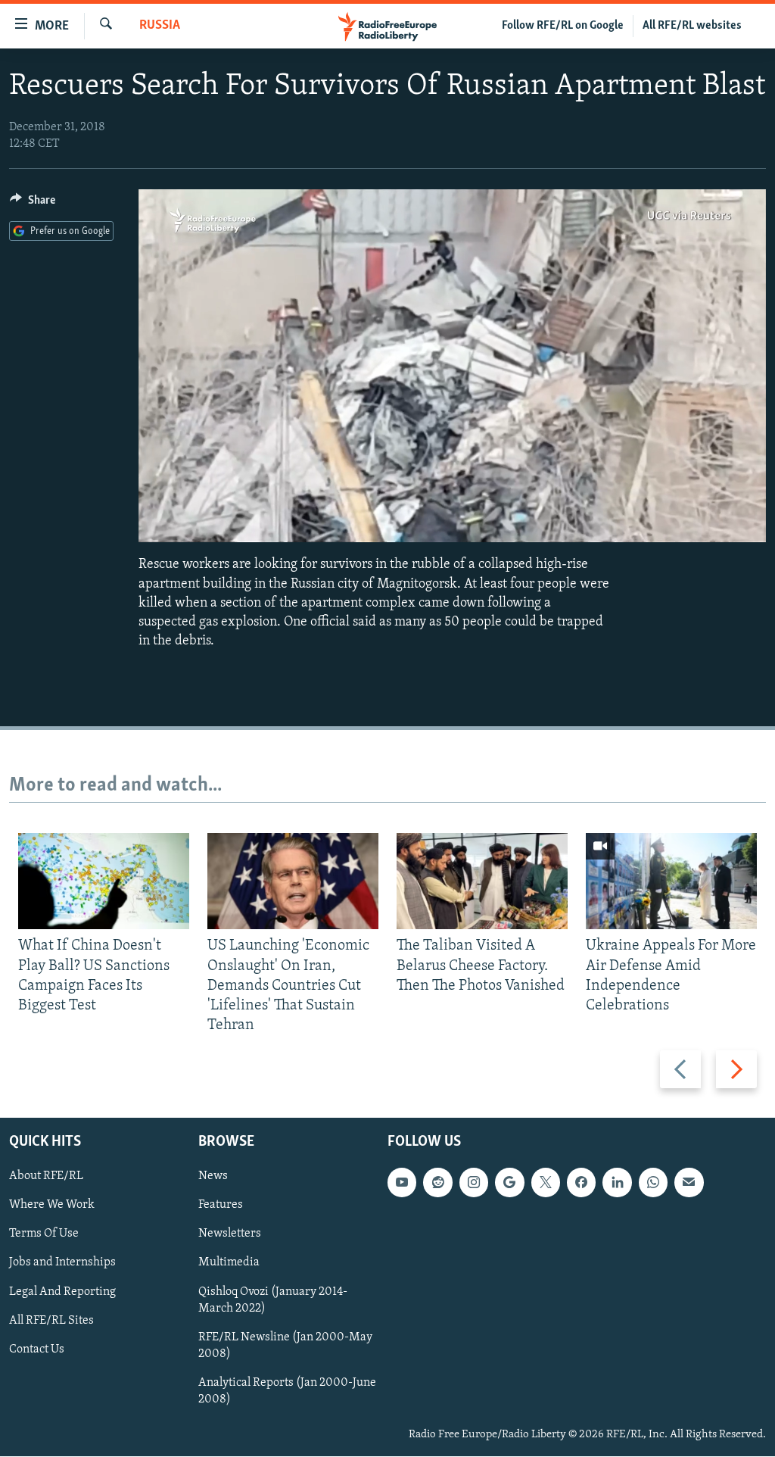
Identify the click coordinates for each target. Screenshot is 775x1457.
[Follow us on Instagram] (473, 1182)
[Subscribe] (688, 1182)
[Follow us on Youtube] (402, 1182)
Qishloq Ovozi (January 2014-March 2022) (272, 1300)
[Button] (32, 203)
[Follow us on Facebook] (581, 1182)
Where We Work (52, 1206)
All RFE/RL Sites (51, 1321)
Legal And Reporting (62, 1292)
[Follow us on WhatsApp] (653, 1182)
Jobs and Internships (62, 1263)
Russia (159, 26)
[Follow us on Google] (509, 1182)
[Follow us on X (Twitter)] (545, 1182)
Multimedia (229, 1263)
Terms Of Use (44, 1234)
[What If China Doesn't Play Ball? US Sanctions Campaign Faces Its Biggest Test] (103, 881)
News (213, 1177)
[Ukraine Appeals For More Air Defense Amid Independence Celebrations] (671, 881)
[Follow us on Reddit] (437, 1182)
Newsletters (229, 1234)
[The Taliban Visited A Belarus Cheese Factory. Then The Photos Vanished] (482, 881)
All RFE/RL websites (692, 26)
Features (220, 1206)
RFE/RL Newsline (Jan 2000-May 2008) (285, 1345)
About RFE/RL (46, 1177)
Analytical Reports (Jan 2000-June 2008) (287, 1391)
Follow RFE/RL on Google (563, 26)
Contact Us (36, 1349)
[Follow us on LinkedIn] (616, 1182)
